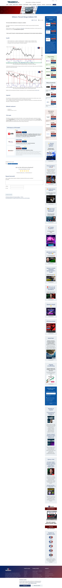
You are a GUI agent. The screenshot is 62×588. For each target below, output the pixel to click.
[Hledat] (56, 1)
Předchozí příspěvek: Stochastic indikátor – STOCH (14, 197)
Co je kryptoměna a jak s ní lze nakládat (49, 576)
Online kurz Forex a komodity (37, 576)
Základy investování (48, 577)
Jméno (7, 186)
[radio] (20, 171)
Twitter (25, 575)
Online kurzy (48, 4)
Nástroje (39, 4)
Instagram (25, 573)
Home (7, 4)
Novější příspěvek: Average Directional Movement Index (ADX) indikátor (18, 198)
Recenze (24, 132)
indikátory (9, 163)
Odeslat (51, 403)
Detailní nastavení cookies (32, 583)
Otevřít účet (19, 132)
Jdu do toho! (53, 60)
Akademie (34, 4)
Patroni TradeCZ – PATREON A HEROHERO (37, 572)
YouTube (25, 572)
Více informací (50, 161)
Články (10, 4)
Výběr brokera (47, 571)
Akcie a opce (15, 4)
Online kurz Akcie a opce (37, 577)
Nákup (53, 86)
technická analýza (14, 163)
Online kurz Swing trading (37, 574)
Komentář (7, 179)
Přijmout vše (25, 585)
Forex (30, 4)
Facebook (25, 571)
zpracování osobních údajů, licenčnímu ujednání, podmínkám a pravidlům (50, 400)
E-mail (7, 188)
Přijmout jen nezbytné (37, 585)
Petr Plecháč (35, 20)
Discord (25, 576)
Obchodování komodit (49, 573)
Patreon (43, 4)
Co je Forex (47, 572)
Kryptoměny (25, 4)
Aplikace (53, 116)
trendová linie (37, 90)
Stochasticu (23, 28)
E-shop (54, 4)
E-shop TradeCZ (35, 573)
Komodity (20, 4)
